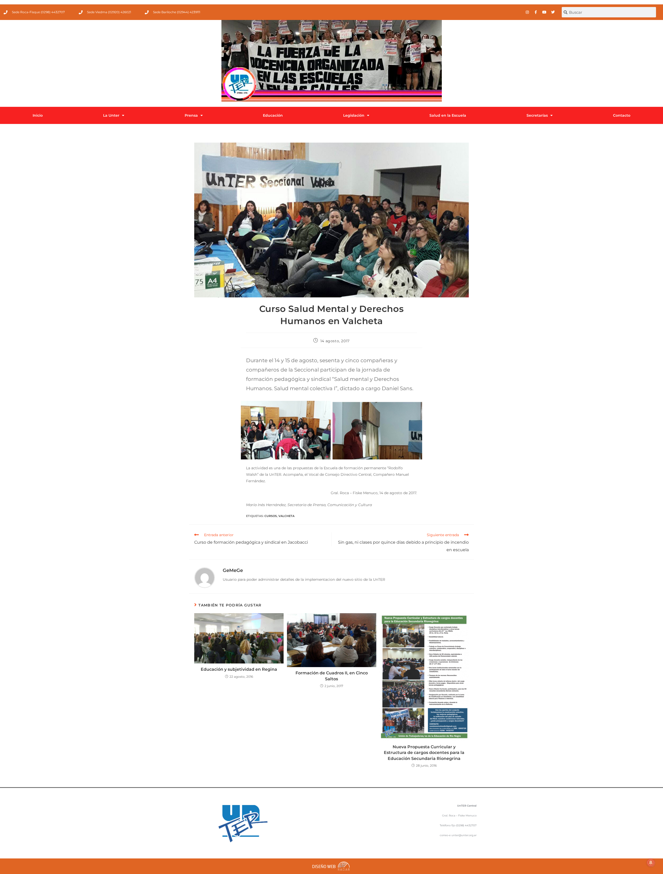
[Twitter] (553, 12)
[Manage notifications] (651, 862)
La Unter (111, 115)
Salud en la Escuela (447, 115)
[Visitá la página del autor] (204, 577)
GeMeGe (233, 570)
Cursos (270, 516)
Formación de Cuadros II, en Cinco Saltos (332, 675)
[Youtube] (544, 12)
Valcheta (286, 516)
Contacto (621, 115)
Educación (273, 115)
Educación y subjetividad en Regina (239, 669)
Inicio (38, 115)
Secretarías (537, 115)
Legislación (353, 115)
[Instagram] (527, 12)
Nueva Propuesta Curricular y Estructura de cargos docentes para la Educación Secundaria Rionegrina (424, 752)
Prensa (191, 115)
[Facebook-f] (535, 12)
